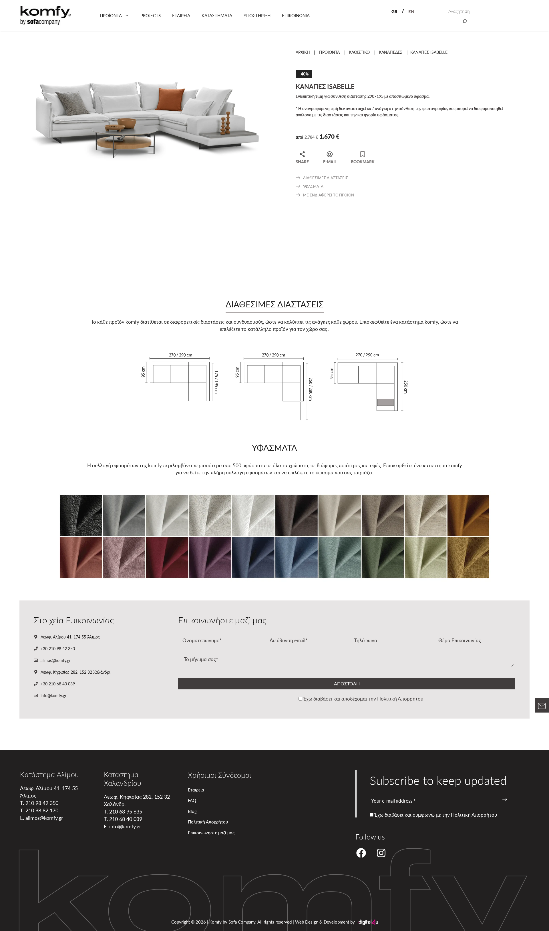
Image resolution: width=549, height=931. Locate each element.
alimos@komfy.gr (56, 660)
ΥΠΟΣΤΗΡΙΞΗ (257, 15)
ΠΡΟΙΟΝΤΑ (329, 52)
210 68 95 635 (125, 811)
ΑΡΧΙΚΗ (303, 52)
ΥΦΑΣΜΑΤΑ (313, 186)
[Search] (464, 22)
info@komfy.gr (53, 695)
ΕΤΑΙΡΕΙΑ (181, 15)
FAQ (192, 800)
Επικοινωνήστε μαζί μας (211, 832)
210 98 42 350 (41, 802)
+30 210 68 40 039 (58, 684)
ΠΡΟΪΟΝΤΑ (111, 15)
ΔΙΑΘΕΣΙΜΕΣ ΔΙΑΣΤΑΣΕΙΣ (325, 177)
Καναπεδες (391, 52)
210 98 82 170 (41, 810)
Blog (192, 811)
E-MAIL (330, 161)
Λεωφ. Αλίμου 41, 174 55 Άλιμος (70, 637)
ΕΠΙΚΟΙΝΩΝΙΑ (296, 15)
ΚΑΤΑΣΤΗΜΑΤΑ (217, 15)
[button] (542, 707)
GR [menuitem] (394, 11)
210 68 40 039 (125, 818)
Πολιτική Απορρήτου (400, 698)
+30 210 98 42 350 (58, 648)
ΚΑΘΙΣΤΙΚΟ (359, 52)
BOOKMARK (363, 161)
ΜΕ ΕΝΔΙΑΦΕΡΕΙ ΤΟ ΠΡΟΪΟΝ (328, 195)
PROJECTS (150, 15)
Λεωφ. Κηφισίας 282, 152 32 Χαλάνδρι (75, 672)
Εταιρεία (196, 790)
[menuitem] (394, 11)
